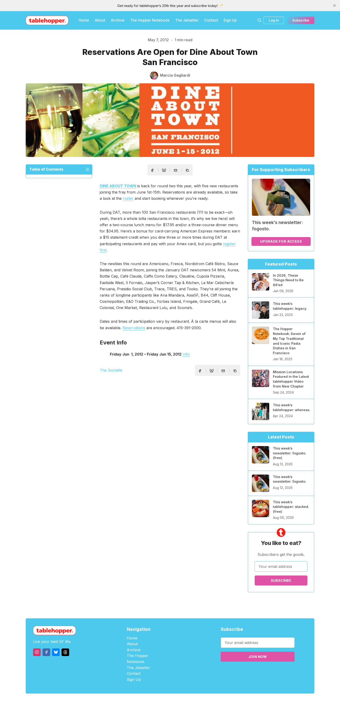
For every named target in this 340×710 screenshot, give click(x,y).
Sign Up (230, 20)
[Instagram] (37, 652)
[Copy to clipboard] (187, 171)
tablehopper (142, 702)
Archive (117, 20)
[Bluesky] (56, 652)
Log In (274, 20)
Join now (257, 657)
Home (84, 20)
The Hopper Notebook (150, 20)
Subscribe (300, 20)
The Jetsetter (187, 20)
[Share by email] (175, 170)
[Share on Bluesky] (164, 171)
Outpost (194, 702)
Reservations (134, 327)
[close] (334, 5)
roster (128, 198)
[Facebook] (46, 652)
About (100, 20)
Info (186, 354)
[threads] (65, 652)
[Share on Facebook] (152, 170)
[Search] (259, 20)
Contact (211, 20)
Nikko (214, 702)
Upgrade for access (281, 241)
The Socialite (111, 370)
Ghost (181, 702)
